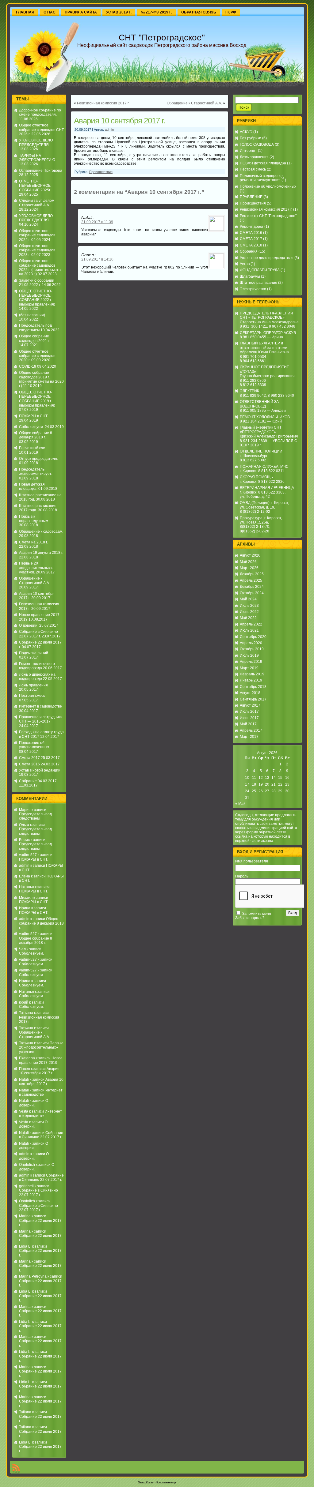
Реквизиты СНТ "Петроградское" (268, 216)
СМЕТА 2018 (251, 245)
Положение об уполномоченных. (34, 745)
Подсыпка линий (33, 653)
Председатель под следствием (35, 327)
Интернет (248, 150)
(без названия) (32, 315)
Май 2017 (248, 724)
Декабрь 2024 (252, 586)
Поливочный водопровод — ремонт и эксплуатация (264, 178)
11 (254, 777)
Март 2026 (249, 568)
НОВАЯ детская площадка (263, 163)
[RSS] (16, 1469)
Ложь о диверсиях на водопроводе (37, 676)
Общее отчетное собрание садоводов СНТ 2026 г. (41, 129)
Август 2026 (250, 555)
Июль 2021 (249, 630)
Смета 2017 (29, 758)
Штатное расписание (258, 282)
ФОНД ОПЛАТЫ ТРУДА (260, 270)
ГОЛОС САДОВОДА (257, 144)
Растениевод (166, 1482)
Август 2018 (250, 693)
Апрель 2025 (251, 580)
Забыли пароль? (249, 918)
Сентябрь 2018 (253, 687)
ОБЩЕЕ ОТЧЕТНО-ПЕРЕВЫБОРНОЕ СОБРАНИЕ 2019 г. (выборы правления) (37, 398)
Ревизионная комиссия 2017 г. (103, 103)
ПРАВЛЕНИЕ (251, 197)
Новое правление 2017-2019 (41, 1060)
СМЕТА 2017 (251, 239)
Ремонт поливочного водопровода (37, 666)
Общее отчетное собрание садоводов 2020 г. (37, 355)
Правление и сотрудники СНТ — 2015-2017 (41, 719)
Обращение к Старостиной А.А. (34, 580)
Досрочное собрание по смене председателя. (40, 112)
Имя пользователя (251, 861)
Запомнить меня (256, 913)
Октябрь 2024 (252, 593)
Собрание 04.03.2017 (38, 781)
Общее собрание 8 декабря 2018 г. (35, 435)
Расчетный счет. (33, 448)
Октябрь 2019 (252, 649)
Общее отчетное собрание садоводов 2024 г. (37, 235)
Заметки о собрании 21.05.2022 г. (36, 282)
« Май (240, 804)
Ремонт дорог (251, 226)
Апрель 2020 (251, 643)
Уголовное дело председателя (266, 258)
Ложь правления (33, 685)
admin (24, 865)
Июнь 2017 (249, 718)
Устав (245, 264)
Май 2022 (248, 618)
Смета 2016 (29, 764)
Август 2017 (250, 705)
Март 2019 (249, 668)
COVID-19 (27, 366)
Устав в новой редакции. (40, 770)
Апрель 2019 (251, 661)
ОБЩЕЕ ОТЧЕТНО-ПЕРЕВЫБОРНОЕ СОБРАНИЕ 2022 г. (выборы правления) (37, 297)
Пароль (241, 876)
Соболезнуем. (31, 427)
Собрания (249, 251)
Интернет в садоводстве (40, 706)
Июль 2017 (249, 711)
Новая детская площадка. (32, 486)
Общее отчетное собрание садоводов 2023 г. (37, 250)
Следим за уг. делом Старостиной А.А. (36, 202)
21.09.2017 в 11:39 (97, 222)
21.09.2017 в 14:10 (97, 259)
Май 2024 (248, 599)
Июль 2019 (249, 655)
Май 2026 (248, 562)
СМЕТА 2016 (251, 233)
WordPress (146, 1482)
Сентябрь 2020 (253, 637)
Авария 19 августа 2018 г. (41, 552)
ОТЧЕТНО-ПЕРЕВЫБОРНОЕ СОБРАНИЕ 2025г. (35, 185)
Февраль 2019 (252, 674)
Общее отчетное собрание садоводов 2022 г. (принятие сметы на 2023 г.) (40, 267)
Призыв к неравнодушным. (34, 518)
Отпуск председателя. (38, 458)
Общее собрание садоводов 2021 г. (34, 338)
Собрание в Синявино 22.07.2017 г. (38, 633)
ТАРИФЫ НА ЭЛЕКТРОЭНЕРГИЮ (37, 157)
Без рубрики (250, 138)
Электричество (253, 289)
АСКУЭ (246, 132)
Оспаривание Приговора (40, 170)
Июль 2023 (249, 605)
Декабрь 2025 (252, 574)
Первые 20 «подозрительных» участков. (36, 567)
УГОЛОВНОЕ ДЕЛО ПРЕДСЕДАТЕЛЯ (36, 142)
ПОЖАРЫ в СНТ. (33, 416)
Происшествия (101, 172)
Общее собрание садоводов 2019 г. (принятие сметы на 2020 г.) (41, 379)
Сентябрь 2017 (253, 699)
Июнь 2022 (249, 612)
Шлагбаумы (250, 276)
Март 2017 (249, 736)
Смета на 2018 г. (33, 542)
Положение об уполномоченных (268, 186)
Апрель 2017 (251, 730)
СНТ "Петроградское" (162, 37)
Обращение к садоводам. (41, 531)
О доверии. (28, 625)
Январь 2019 (251, 680)
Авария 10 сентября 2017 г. (39, 1071)
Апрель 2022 (251, 624)
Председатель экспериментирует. (35, 471)
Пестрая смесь (32, 695)
